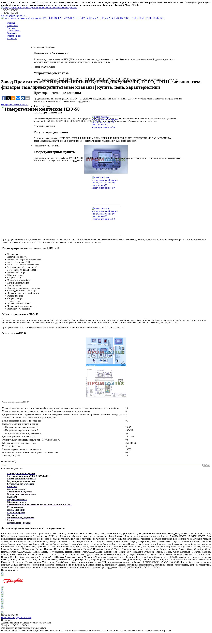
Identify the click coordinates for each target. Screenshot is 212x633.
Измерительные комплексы (14, 104)
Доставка (11, 28)
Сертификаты (13, 30)
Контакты (12, 33)
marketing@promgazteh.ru (13, 15)
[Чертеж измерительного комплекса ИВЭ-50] (106, 383)
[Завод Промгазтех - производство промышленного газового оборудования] (39, 7)
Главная (11, 23)
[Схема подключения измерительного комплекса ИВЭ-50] (106, 351)
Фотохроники (14, 36)
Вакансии (12, 38)
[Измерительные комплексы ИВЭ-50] (106, 190)
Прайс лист (12, 25)
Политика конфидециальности (16, 617)
